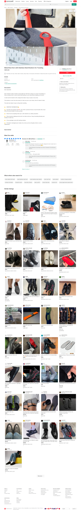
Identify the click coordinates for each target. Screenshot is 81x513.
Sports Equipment (68, 496)
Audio (54, 493)
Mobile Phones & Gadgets (57, 492)
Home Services (6, 502)
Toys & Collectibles (68, 490)
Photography (55, 494)
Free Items (18, 502)
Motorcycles (18, 493)
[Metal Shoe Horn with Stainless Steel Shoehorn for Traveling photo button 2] (40, 37)
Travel (66, 495)
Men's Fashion (31, 492)
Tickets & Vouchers (68, 497)
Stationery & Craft (68, 493)
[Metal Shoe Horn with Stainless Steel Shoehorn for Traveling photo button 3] (40, 56)
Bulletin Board (19, 500)
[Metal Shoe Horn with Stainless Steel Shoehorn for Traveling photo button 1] (40, 18)
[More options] (5, 217)
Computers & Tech (56, 490)
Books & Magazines (68, 492)
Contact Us (19, 508)
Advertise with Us (34, 508)
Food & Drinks (43, 493)
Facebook (5, 490)
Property (18, 492)
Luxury (30, 491)
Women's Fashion (31, 490)
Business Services (7, 501)
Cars (17, 490)
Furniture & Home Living (44, 490)
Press (23, 508)
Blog (5, 492)
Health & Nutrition (43, 492)
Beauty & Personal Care (32, 493)
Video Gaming (55, 491)
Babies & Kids (43, 491)
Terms (38, 508)
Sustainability (26, 508)
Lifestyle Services (7, 500)
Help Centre (15, 508)
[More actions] (75, 11)
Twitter (5, 491)
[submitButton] (74, 4)
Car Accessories (19, 491)
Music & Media (67, 491)
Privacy (41, 508)
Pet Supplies (43, 494)
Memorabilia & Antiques (69, 494)
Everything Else (19, 499)
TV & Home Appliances (56, 495)
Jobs (5, 499)
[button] (14, 141)
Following (18, 501)
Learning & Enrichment (7, 503)
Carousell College (7, 493)
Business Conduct (16, 509)
